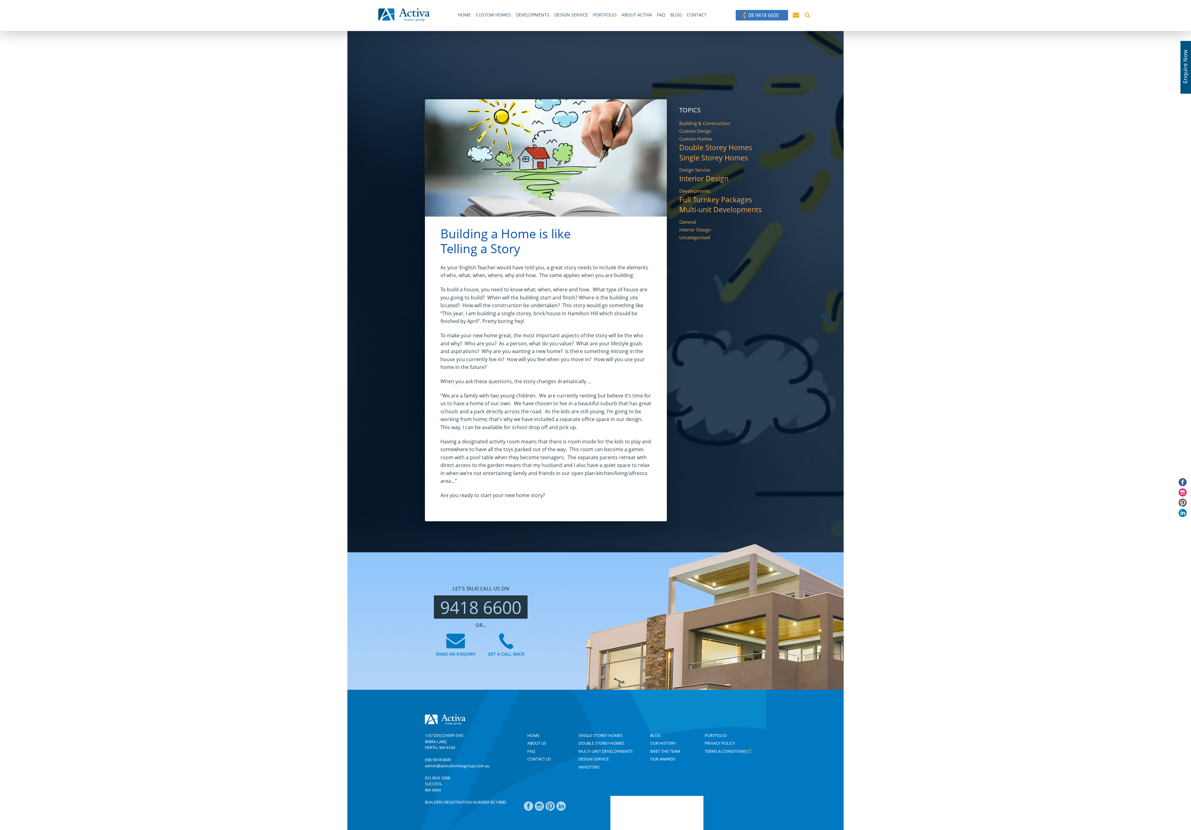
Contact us (539, 759)
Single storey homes (600, 735)
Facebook (528, 809)
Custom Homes (695, 139)
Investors (589, 767)
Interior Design (704, 178)
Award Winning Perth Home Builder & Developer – (404, 14)
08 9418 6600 (763, 15)
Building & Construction (704, 123)
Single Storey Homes (713, 158)
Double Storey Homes (715, 147)
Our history (663, 743)
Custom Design (695, 131)
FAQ (531, 751)
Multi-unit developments (605, 751)
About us (536, 743)
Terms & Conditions (726, 751)
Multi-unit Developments (720, 209)
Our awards (662, 759)
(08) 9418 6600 (438, 759)
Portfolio (716, 735)
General (687, 222)
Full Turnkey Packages (715, 200)
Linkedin (561, 809)
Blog (655, 735)
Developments (694, 191)
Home (533, 735)
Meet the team (665, 751)
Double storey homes (601, 743)
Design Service (694, 170)
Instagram (539, 809)
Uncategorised (694, 237)
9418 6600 (480, 607)
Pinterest (550, 809)
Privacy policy (720, 743)
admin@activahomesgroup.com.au (457, 766)
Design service (593, 759)
